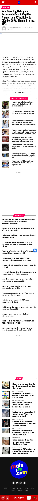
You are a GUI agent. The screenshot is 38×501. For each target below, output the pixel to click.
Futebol (19, 488)
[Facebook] (3, 498)
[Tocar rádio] (29, 498)
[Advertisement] (19, 192)
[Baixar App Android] (34, 498)
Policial (13, 488)
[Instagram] (7, 498)
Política (26, 488)
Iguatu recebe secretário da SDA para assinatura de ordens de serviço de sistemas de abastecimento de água (18, 221)
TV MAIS (27, 491)
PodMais (20, 491)
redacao (11, 29)
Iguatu (32, 488)
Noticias (6, 488)
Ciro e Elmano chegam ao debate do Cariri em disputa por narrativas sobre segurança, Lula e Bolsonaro (17, 244)
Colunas (13, 491)
